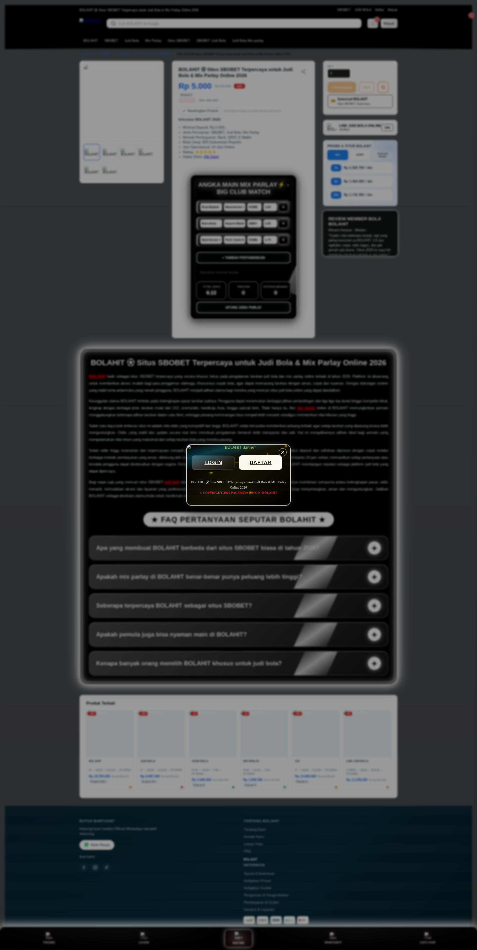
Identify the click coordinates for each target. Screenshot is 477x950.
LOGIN (213, 462)
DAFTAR (261, 462)
